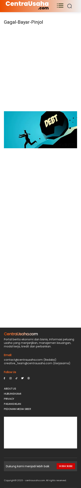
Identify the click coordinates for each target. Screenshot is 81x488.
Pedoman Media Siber (17, 409)
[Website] (29, 378)
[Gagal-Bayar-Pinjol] (40, 147)
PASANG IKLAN (12, 404)
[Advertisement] (40, 69)
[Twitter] (22, 378)
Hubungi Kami (12, 394)
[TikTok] (17, 378)
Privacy (9, 399)
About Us (10, 388)
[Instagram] (10, 378)
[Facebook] (4, 378)
